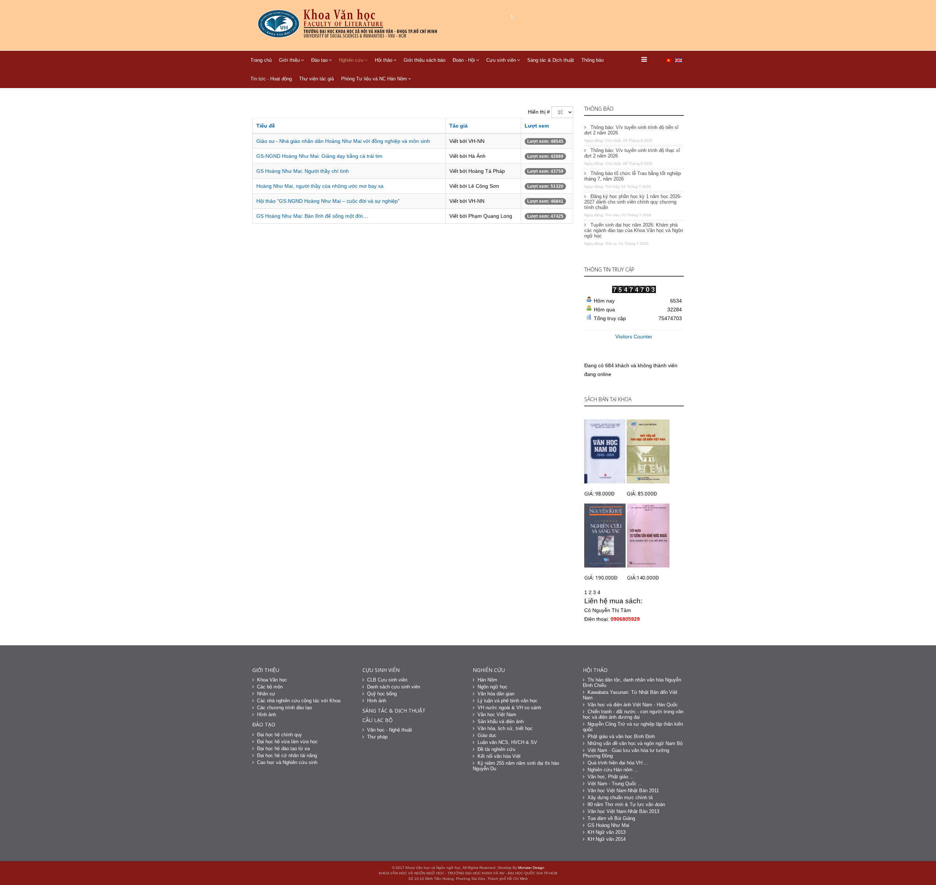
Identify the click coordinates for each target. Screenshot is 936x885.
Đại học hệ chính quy (279, 734)
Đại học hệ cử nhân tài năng (287, 755)
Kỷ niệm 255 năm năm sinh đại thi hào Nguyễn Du (516, 765)
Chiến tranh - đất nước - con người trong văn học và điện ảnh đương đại (633, 714)
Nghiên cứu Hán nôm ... (613, 769)
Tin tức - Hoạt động (271, 78)
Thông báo (592, 60)
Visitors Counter (633, 336)
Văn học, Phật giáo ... (611, 776)
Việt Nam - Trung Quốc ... (615, 783)
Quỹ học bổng (382, 693)
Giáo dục (487, 735)
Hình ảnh (266, 714)
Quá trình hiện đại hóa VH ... (618, 763)
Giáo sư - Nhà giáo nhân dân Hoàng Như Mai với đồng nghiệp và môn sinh (343, 141)
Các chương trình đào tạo (284, 707)
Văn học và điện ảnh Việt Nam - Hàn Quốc (633, 704)
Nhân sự (266, 693)
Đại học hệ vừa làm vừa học (287, 741)
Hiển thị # (539, 112)
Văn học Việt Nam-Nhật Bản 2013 (623, 811)
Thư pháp (377, 737)
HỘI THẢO (595, 669)
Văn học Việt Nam (497, 714)
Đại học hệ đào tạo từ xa (283, 748)
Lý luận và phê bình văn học (507, 700)
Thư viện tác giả (316, 78)
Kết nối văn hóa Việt (499, 756)
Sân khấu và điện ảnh (501, 721)
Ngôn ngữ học (492, 687)
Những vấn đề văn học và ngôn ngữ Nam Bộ (635, 743)
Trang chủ (261, 60)
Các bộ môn (270, 687)
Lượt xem (537, 126)
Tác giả (458, 126)
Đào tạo (319, 60)
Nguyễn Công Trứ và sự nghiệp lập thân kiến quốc (633, 726)
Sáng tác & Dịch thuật (550, 60)
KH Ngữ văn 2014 (607, 839)
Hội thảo (383, 60)
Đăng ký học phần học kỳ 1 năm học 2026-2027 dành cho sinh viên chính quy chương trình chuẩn (633, 202)
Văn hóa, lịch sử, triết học (505, 728)
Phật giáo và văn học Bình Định (621, 736)
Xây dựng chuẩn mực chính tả (620, 797)
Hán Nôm (487, 680)
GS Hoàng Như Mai (608, 825)
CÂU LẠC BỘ (377, 720)
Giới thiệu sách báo (424, 60)
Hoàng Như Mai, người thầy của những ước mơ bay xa (320, 186)
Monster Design (531, 868)
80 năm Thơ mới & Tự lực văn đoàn (626, 804)
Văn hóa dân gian (496, 693)
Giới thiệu (289, 60)
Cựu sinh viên (501, 60)
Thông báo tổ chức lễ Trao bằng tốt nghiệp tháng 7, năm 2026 (632, 176)
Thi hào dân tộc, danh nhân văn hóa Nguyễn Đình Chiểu (632, 682)
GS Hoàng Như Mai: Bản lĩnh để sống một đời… (312, 216)
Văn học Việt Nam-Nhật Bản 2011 (623, 790)
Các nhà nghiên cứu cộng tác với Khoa (298, 700)
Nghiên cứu (351, 60)
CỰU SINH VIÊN (381, 669)
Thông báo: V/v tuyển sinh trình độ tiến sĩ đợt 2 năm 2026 (631, 130)
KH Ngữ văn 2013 (607, 832)
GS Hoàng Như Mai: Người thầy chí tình (302, 171)
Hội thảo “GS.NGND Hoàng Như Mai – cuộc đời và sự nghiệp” (328, 201)
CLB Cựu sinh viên (387, 680)
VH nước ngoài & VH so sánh (509, 707)
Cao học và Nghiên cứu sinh (287, 762)
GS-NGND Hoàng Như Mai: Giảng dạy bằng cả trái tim (319, 156)
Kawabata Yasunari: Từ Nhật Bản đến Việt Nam (630, 695)
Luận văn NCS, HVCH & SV (507, 742)
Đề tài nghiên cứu (496, 749)
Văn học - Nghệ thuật (389, 730)
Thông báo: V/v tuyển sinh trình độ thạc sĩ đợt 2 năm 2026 (632, 153)
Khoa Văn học (272, 680)
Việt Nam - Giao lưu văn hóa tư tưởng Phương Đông (626, 753)
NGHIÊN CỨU (489, 669)
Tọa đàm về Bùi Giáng (611, 818)
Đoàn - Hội (464, 60)
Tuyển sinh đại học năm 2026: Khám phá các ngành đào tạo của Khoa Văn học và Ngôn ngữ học (633, 230)
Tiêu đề (265, 126)
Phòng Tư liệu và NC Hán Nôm (374, 78)
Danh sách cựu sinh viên (393, 687)
